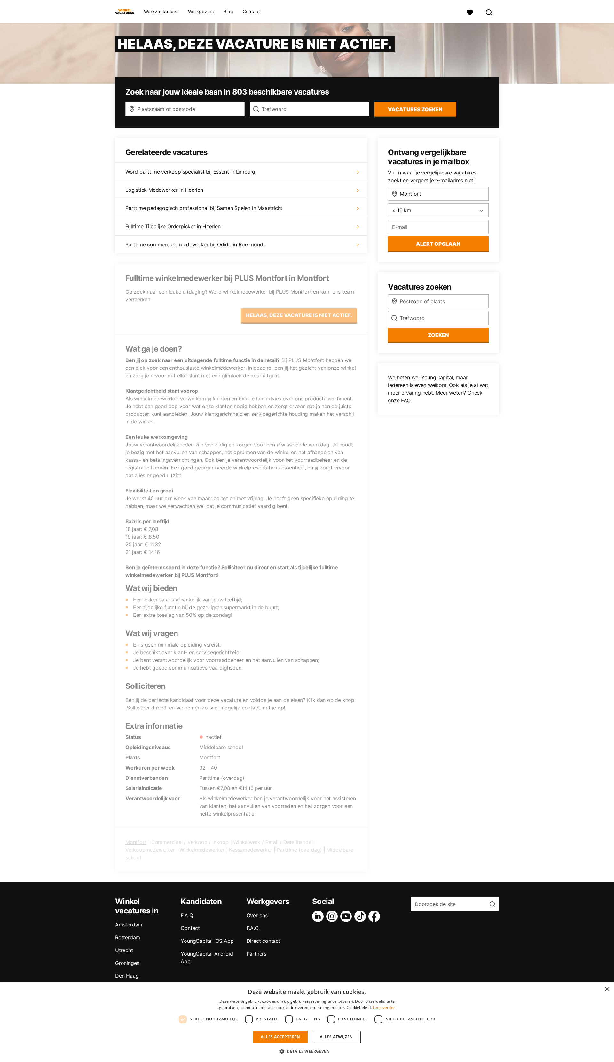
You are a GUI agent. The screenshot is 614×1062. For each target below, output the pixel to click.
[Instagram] (333, 916)
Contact (251, 11)
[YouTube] (347, 916)
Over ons (257, 915)
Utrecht (124, 950)
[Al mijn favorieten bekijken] (470, 12)
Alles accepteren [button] (280, 1037)
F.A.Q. (187, 915)
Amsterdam (128, 924)
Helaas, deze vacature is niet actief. (299, 315)
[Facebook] (375, 916)
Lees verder (384, 1007)
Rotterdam (127, 937)
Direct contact (263, 941)
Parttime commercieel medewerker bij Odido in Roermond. (194, 244)
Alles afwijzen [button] (336, 1037)
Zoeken (438, 335)
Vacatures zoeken (415, 109)
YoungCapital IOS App (207, 941)
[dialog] (307, 1022)
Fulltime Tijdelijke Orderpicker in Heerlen (173, 226)
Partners (256, 953)
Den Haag (126, 976)
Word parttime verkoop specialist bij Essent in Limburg (190, 171)
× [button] (606, 989)
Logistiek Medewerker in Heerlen (164, 190)
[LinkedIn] (319, 916)
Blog (228, 11)
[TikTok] (361, 916)
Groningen (127, 963)
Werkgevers (201, 11)
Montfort (135, 842)
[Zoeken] (489, 12)
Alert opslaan (438, 244)
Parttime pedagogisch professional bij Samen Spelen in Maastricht (203, 208)
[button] (307, 1051)
